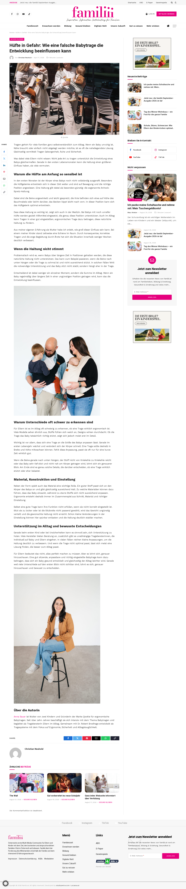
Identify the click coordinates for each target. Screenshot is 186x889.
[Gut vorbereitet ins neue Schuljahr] (64, 782)
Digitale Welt (100, 26)
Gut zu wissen (136, 26)
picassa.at (75, 885)
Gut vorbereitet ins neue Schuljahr (64, 796)
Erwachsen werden (51, 26)
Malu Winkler (132, 212)
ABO (141, 3)
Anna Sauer (20, 716)
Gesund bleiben (82, 26)
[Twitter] (4, 158)
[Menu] (175, 26)
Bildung (67, 26)
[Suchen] (171, 2)
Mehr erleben (153, 26)
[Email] (4, 178)
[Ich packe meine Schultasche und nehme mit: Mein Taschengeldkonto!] (134, 88)
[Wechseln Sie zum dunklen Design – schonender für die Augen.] (175, 2)
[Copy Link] (4, 192)
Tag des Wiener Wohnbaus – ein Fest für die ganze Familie (158, 113)
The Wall (13, 796)
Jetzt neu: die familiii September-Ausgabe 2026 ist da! (39, 3)
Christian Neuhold (25, 58)
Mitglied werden (166, 14)
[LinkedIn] (4, 165)
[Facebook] (4, 152)
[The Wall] (26, 782)
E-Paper (149, 3)
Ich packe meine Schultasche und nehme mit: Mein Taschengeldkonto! (159, 86)
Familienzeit (32, 26)
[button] (5, 883)
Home (11, 32)
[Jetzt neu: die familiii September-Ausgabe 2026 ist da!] (134, 101)
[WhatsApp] (4, 185)
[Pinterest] (4, 172)
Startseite (132, 3)
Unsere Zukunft (118, 26)
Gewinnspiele (161, 3)
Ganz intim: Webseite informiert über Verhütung (100, 797)
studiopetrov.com (62, 885)
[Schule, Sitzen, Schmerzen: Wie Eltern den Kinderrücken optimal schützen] (134, 129)
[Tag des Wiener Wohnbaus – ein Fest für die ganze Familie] (134, 115)
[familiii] (93, 14)
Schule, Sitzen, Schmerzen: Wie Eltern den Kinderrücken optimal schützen (158, 127)
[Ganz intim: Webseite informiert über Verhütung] (102, 782)
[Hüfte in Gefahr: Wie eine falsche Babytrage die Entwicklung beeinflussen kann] (64, 99)
